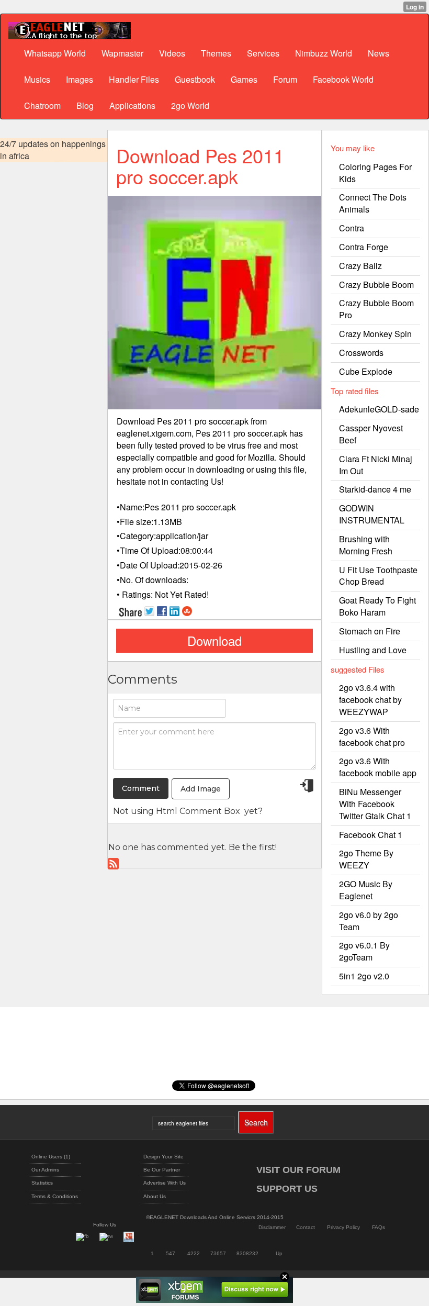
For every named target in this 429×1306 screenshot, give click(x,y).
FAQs (378, 1227)
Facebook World (343, 79)
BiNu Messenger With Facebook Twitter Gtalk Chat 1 (375, 804)
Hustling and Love (373, 650)
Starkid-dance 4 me (375, 489)
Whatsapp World (55, 53)
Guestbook (195, 79)
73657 (218, 1253)
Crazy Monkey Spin (375, 334)
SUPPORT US (287, 1189)
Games (244, 79)
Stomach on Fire (369, 631)
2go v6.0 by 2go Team (368, 921)
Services (263, 53)
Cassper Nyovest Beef (371, 434)
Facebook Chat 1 (370, 835)
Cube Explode (365, 371)
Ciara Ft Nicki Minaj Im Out (375, 465)
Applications (132, 105)
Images (79, 79)
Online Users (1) (50, 1156)
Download (214, 640)
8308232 (247, 1253)
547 (170, 1253)
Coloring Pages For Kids (375, 173)
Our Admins (45, 1170)
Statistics (42, 1183)
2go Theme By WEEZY (366, 859)
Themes (216, 53)
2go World (190, 105)
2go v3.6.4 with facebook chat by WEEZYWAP (370, 700)
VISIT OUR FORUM (298, 1170)
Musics (37, 79)
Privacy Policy (343, 1227)
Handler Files (134, 79)
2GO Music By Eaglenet (365, 890)
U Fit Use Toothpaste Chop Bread (378, 576)
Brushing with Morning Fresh (365, 545)
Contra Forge (363, 247)
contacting (190, 481)
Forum (285, 79)
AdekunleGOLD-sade (379, 409)
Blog (85, 105)
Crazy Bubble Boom (376, 284)
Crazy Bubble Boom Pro (376, 309)
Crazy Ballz (360, 266)
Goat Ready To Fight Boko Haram (377, 606)
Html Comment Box (198, 811)
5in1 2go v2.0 (364, 976)
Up (279, 1253)
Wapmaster (122, 53)
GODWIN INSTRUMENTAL (371, 514)
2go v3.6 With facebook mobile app (377, 767)
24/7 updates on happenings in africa (53, 150)
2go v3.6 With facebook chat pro (372, 736)
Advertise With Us (164, 1183)
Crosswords (361, 353)
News (378, 53)
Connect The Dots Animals (373, 203)
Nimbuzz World (323, 53)
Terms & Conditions (54, 1196)
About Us (154, 1196)
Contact (305, 1227)
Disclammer (272, 1227)
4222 (193, 1253)
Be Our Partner (161, 1170)
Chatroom (42, 105)
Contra (351, 228)
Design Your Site (163, 1156)
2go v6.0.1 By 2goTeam (364, 951)
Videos (172, 53)
